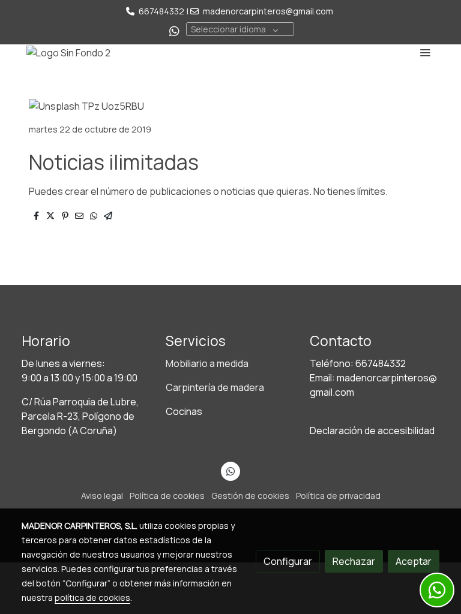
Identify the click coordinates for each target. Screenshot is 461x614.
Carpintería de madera (215, 387)
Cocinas (184, 411)
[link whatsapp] (174, 30)
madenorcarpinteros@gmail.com (268, 11)
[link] (68, 52)
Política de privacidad (338, 495)
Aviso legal (102, 495)
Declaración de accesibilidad (372, 430)
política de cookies (92, 597)
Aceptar (414, 561)
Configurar (288, 561)
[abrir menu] (425, 52)
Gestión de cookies (250, 495)
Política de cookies (167, 495)
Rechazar (354, 561)
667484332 (161, 11)
